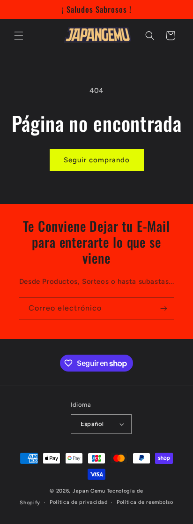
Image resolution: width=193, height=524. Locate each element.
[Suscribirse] (163, 308)
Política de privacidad (78, 502)
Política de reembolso (145, 502)
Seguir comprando (97, 160)
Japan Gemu (89, 491)
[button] (18, 35)
